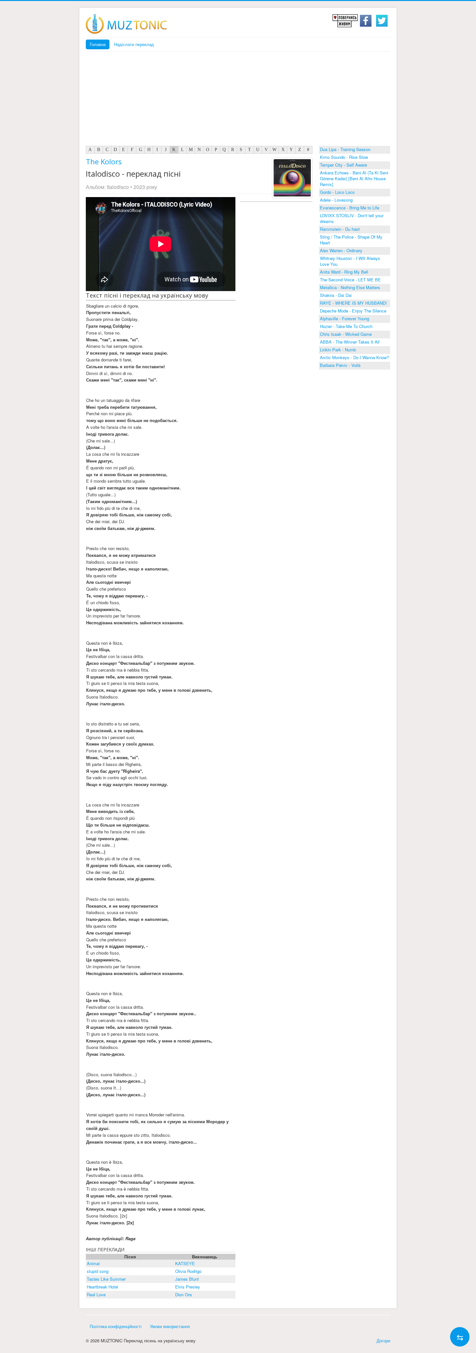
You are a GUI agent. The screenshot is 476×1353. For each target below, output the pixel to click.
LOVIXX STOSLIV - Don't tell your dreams (351, 218)
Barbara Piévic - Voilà (340, 365)
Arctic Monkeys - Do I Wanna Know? (354, 357)
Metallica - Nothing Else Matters (350, 287)
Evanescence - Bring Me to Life (349, 208)
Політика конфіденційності (116, 1326)
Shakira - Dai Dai (336, 295)
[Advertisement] (238, 100)
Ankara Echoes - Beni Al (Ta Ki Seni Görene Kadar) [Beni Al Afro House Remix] (354, 178)
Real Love (96, 1294)
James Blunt (187, 1279)
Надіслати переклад (134, 44)
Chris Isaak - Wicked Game (346, 334)
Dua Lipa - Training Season (345, 149)
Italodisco (118, 187)
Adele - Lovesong (336, 200)
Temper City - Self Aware (343, 165)
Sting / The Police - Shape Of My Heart (351, 240)
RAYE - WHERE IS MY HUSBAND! (353, 303)
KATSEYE (185, 1263)
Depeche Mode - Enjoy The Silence (353, 311)
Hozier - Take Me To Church (346, 326)
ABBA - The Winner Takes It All (350, 342)
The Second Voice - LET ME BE (350, 279)
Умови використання (170, 1326)
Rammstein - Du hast (340, 229)
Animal (93, 1263)
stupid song (97, 1271)
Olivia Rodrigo (188, 1271)
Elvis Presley (187, 1287)
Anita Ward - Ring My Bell (344, 272)
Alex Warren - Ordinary (341, 250)
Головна (98, 44)
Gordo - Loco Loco (337, 192)
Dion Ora (183, 1294)
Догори (383, 1340)
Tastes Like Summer (106, 1279)
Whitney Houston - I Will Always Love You (350, 261)
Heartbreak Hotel (102, 1287)
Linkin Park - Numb (338, 350)
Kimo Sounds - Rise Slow (344, 157)
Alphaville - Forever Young (344, 318)
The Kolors (104, 161)
